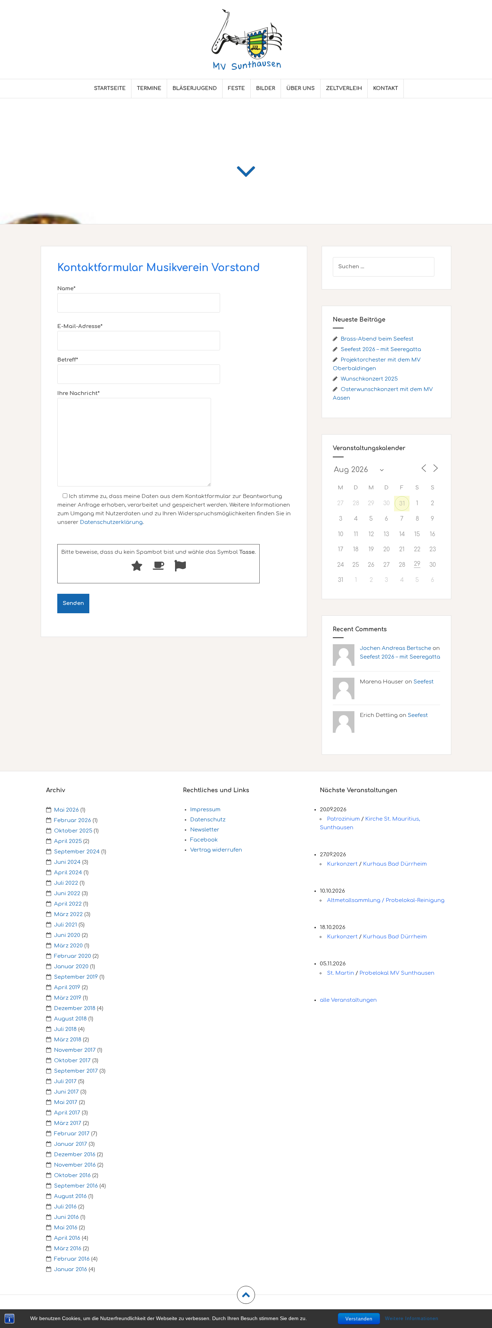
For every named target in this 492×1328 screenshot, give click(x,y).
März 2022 (68, 914)
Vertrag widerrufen (216, 850)
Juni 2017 (66, 1092)
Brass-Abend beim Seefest (377, 339)
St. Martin (340, 973)
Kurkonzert (342, 864)
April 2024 (68, 873)
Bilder (265, 88)
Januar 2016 (70, 1269)
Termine (149, 88)
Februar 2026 (72, 820)
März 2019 (67, 998)
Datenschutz (207, 820)
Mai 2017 (65, 1102)
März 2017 (67, 1123)
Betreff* (67, 360)
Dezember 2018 (74, 1008)
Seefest (423, 682)
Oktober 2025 (73, 831)
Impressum (205, 810)
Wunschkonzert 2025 (369, 379)
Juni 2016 (66, 1217)
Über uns (300, 88)
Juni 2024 (67, 862)
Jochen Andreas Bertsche (395, 648)
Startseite (110, 88)
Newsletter (204, 830)
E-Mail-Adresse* (80, 326)
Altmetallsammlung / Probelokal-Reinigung (385, 900)
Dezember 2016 (74, 1155)
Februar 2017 (72, 1134)
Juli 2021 (65, 925)
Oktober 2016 (72, 1175)
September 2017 (76, 1071)
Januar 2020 (71, 967)
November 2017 (75, 1050)
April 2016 (67, 1238)
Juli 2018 (65, 1029)
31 (402, 504)
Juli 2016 (65, 1207)
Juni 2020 (67, 935)
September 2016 (76, 1186)
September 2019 (76, 977)
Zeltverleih (344, 88)
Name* (66, 289)
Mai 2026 (66, 810)
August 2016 (70, 1196)
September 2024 (77, 852)
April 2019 (67, 987)
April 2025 (68, 841)
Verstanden (358, 1319)
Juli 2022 (66, 883)
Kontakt (385, 88)
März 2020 (68, 946)
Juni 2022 (67, 893)
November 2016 (75, 1165)
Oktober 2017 (72, 1061)
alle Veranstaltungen (348, 1000)
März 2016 (67, 1249)
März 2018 (67, 1040)
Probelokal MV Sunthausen (396, 973)
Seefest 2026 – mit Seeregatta (381, 349)
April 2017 (67, 1113)
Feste (236, 88)
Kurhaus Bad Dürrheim (395, 864)
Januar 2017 (70, 1144)
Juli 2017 (65, 1081)
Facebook (204, 840)
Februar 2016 (72, 1259)
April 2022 (68, 904)
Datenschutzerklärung (111, 522)
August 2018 (70, 1019)
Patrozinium (343, 819)
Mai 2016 (65, 1228)
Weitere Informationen (411, 1318)
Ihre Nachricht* (78, 393)
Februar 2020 (72, 956)
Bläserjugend (195, 88)
